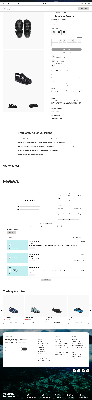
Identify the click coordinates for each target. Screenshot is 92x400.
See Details (56, 1)
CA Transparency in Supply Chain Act (44, 361)
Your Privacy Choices (43, 353)
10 (80, 41)
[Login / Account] (85, 4)
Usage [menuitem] (54, 226)
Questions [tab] (16, 229)
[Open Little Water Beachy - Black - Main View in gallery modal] (23, 70)
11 (54, 45)
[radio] (53, 32)
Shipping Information (60, 345)
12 (57, 45)
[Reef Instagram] (74, 370)
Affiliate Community (76, 356)
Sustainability (41, 347)
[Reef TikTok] (83, 370)
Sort (73, 237)
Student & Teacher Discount (79, 348)
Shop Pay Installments (77, 345)
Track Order (58, 341)
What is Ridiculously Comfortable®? (43, 344)
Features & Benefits (56, 108)
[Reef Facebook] (78, 370)
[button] (55, 21)
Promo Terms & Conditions (61, 352)
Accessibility (41, 349)
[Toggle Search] (82, 4)
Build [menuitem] (59, 226)
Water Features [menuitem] (48, 226)
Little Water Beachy (15, 245)
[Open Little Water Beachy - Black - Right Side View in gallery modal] (13, 101)
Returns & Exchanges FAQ (61, 348)
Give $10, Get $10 (76, 354)
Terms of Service (42, 356)
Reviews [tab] (10, 229)
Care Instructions (76, 341)
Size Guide (79, 36)
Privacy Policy (41, 351)
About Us (40, 339)
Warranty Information (60, 354)
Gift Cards (74, 350)
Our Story (40, 341)
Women (4, 3)
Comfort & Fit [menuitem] (34, 226)
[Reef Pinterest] (87, 370)
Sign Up (25, 349)
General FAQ (58, 350)
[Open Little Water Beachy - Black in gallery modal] (23, 28)
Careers (73, 358)
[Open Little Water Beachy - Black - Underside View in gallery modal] (33, 101)
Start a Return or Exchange (61, 343)
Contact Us (58, 339)
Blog (73, 352)
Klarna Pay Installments (77, 343)
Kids (14, 3)
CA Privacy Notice (42, 358)
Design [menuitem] (40, 226)
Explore (18, 3)
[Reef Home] (46, 3)
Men (9, 3)
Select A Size (66, 49)
